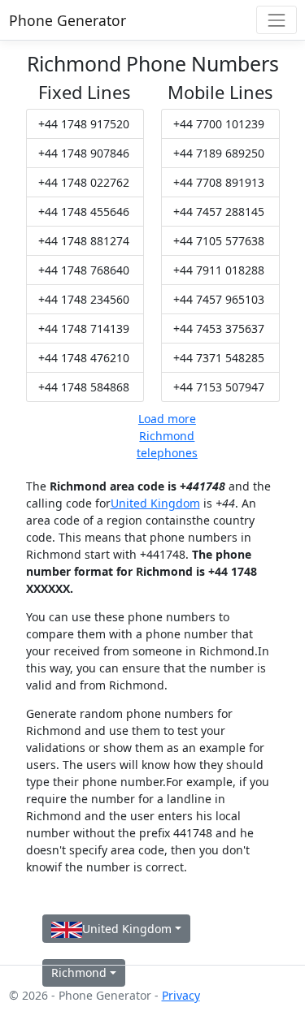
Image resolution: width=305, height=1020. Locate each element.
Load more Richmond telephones (167, 435)
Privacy (181, 995)
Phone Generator (67, 20)
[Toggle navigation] (276, 20)
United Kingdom (155, 503)
